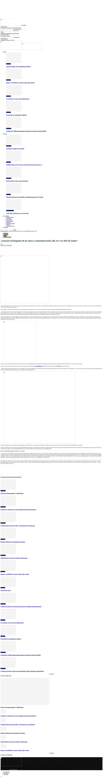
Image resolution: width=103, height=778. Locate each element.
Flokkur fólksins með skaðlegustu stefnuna (18, 66)
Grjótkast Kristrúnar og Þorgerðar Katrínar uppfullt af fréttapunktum (21, 606)
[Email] (32, 251)
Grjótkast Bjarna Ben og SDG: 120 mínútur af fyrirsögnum (18, 525)
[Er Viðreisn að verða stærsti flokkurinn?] (13, 94)
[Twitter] (17, 251)
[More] (43, 251)
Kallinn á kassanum (10, 223)
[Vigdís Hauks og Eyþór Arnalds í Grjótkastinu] (8, 554)
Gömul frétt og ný (6, 590)
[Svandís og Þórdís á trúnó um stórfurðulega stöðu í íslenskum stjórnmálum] (8, 667)
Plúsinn (5, 133)
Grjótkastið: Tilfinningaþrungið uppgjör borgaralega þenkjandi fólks (26, 131)
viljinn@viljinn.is (13, 769)
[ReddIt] (28, 251)
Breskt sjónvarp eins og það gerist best (17, 181)
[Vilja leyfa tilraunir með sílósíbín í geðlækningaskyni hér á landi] (13, 193)
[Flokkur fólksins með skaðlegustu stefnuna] (13, 62)
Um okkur (5, 227)
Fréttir (4, 51)
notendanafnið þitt (18, 29)
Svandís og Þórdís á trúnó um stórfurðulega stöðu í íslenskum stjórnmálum (22, 671)
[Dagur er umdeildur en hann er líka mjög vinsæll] (13, 78)
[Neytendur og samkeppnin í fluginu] (13, 111)
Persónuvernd (6, 771)
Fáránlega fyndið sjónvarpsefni (15, 148)
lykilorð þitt (16, 30)
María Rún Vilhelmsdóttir (6, 245)
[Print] (38, 251)
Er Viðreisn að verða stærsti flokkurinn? (17, 99)
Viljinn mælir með (10, 226)
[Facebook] (12, 251)
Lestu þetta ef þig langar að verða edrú (17, 213)
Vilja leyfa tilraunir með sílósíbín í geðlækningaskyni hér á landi (24, 197)
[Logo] (11, 49)
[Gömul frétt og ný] (8, 586)
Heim (2, 231)
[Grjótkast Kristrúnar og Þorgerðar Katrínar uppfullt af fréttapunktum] (8, 602)
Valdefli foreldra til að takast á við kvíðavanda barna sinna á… (24, 164)
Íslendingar (8, 222)
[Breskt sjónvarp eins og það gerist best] (13, 177)
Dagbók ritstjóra (9, 221)
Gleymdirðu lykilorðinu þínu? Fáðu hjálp (10, 33)
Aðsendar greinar (10, 210)
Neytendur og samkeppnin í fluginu (16, 115)
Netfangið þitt (17, 37)
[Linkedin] (22, 251)
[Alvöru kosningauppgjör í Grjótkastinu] (8, 489)
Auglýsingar (6, 773)
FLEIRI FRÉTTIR (16, 477)
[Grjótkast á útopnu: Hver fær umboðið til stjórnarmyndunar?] (8, 505)
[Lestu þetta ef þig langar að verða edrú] (13, 209)
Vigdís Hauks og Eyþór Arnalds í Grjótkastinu (14, 558)
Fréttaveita (8, 63)
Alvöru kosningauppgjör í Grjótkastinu (12, 493)
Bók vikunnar (9, 219)
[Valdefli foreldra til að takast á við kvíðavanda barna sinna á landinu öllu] (13, 160)
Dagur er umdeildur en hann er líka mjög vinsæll (20, 82)
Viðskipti (8, 224)
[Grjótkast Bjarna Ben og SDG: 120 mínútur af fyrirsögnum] (8, 521)
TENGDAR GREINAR (6, 477)
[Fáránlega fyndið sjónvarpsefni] (13, 144)
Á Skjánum (8, 128)
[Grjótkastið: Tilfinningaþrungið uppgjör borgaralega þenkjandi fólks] (13, 127)
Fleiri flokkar (6, 216)
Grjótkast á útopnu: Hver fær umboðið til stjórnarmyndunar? (18, 509)
